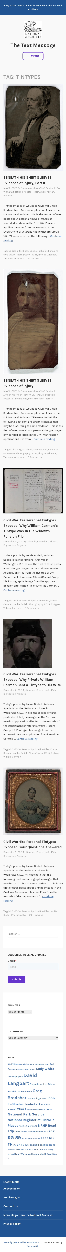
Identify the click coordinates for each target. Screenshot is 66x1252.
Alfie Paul (34, 1064)
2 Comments (35, 258)
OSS (41, 1131)
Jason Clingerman (36, 1098)
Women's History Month (33, 1154)
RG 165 (25, 1144)
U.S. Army (48, 1150)
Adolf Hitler (13, 1064)
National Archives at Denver (39, 1109)
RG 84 (16, 1144)
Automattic (33, 1246)
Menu (35, 56)
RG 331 (32, 1149)
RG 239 (49, 1145)
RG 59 (14, 1137)
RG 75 (44, 1138)
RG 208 (33, 1145)
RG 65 (37, 1138)
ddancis (31, 541)
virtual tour (14, 1154)
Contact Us (10, 1206)
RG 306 (16, 1149)
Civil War (36, 394)
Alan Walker (23, 1064)
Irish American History (40, 398)
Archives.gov (11, 1197)
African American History (17, 394)
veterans (19, 258)
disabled (27, 251)
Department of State (42, 1084)
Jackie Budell (40, 251)
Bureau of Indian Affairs (24, 1069)
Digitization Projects (20, 191)
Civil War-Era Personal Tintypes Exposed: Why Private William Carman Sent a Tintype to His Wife (32, 679)
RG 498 (40, 1149)
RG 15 (34, 254)
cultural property (15, 1076)
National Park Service (26, 1114)
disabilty (16, 251)
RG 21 (52, 1131)
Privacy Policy (11, 1223)
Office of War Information (27, 1131)
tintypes (8, 258)
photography (23, 254)
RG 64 (31, 1138)
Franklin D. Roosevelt (20, 1091)
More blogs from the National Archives (27, 1215)
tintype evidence (47, 254)
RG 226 (41, 1145)
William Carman (12, 608)
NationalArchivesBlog (33, 188)
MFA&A (21, 1109)
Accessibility (11, 1188)
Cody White (45, 1069)
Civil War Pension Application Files (30, 600)
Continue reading (44, 439)
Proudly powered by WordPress (21, 1242)
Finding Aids (39, 191)
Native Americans (28, 1126)
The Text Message (33, 45)
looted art (32, 1104)
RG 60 (24, 1138)
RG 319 (24, 1149)
